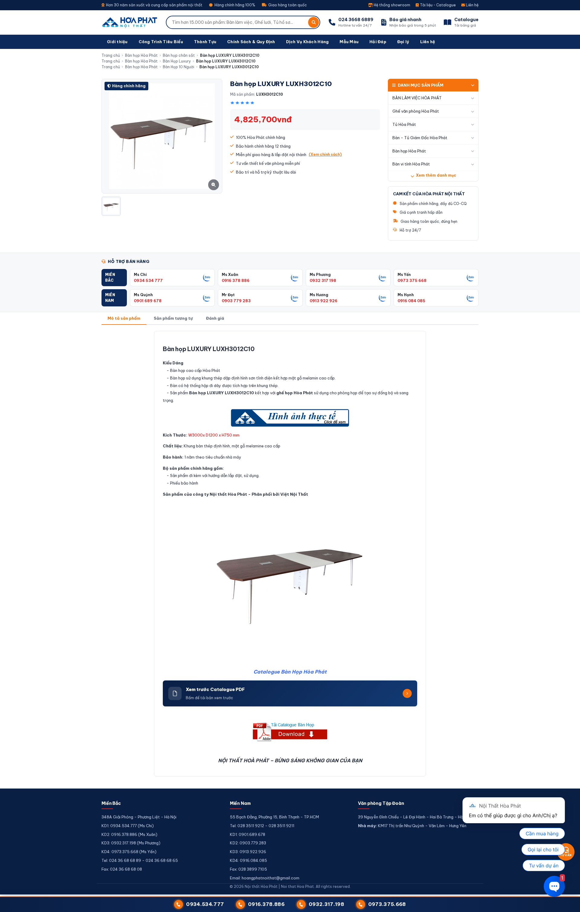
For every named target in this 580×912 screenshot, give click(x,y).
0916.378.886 (266, 904)
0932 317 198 (323, 280)
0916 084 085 (411, 300)
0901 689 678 (148, 300)
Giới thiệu (117, 41)
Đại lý (403, 41)
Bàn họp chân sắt (179, 55)
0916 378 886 (236, 280)
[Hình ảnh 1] (111, 206)
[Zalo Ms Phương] (383, 277)
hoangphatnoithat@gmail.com (270, 877)
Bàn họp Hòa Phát (141, 55)
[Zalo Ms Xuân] (295, 277)
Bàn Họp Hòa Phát (304, 672)
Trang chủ (111, 55)
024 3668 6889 (355, 19)
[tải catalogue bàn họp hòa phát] (290, 731)
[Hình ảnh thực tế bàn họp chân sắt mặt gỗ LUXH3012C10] (290, 418)
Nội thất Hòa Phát (228, 494)
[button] (114, 277)
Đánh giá (215, 318)
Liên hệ (471, 5)
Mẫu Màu (349, 41)
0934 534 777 (148, 280)
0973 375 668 (412, 280)
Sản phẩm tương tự (173, 318)
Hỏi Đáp (377, 41)
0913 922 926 (323, 300)
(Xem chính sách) (325, 154)
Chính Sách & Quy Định (251, 41)
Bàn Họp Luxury (177, 61)
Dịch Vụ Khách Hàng (307, 41)
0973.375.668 (387, 904)
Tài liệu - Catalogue (437, 5)
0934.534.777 (205, 904)
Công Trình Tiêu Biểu (161, 41)
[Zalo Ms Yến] (471, 277)
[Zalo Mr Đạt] (295, 298)
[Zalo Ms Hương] (383, 298)
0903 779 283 (236, 300)
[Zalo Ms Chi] (207, 277)
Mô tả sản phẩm (124, 318)
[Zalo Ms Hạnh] (471, 298)
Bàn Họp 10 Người (178, 67)
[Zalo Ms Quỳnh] (207, 298)
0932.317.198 (326, 904)
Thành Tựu (205, 41)
